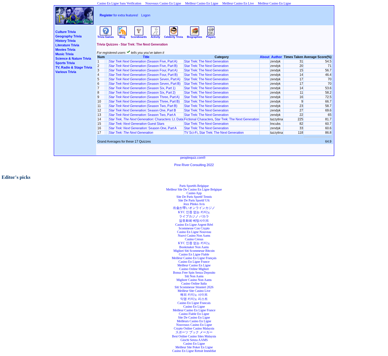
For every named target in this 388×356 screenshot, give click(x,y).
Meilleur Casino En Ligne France (194, 310)
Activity (155, 36)
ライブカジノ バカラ (194, 216)
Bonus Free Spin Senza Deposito (194, 272)
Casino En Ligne (194, 306)
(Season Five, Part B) (143, 66)
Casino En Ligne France (194, 261)
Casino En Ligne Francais (194, 303)
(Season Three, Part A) (144, 97)
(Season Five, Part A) (143, 61)
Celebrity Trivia (173, 36)
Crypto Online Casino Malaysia (194, 328)
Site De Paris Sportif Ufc (194, 200)
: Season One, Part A (143, 128)
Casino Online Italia (194, 283)
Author (276, 57)
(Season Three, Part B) (144, 101)
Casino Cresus (194, 239)
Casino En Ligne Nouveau (194, 232)
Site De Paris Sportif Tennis (194, 196)
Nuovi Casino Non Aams (194, 235)
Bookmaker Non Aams (194, 247)
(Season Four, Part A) (143, 70)
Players (210, 36)
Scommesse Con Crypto (194, 228)
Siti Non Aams (194, 276)
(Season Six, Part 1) (142, 88)
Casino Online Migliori (194, 269)
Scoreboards (139, 36)
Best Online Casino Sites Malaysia (194, 336)
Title (146, 57)
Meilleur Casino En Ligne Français (194, 258)
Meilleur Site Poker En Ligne (194, 347)
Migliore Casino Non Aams (194, 280)
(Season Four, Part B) (143, 74)
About (264, 57)
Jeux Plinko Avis (194, 204)
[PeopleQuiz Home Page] (74, 21)
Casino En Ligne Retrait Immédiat (194, 351)
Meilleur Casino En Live (238, 3)
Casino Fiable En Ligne (194, 314)
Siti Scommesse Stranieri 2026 (194, 287)
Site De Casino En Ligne (194, 317)
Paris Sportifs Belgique (194, 186)
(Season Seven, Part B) (144, 83)
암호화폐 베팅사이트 (194, 220)
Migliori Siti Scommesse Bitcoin (194, 250)
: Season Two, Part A (142, 115)
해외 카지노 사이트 (194, 294)
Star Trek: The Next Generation (206, 61)
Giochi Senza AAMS (194, 340)
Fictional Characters (198, 119)
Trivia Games (105, 36)
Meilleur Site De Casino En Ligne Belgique (194, 189)
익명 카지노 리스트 (194, 299)
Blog (122, 36)
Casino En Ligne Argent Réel (194, 224)
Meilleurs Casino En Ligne (194, 321)
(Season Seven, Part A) (144, 79)
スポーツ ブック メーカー (194, 332)
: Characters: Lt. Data (146, 119)
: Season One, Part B (142, 110)
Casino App (194, 193)
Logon (145, 15)
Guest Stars (136, 123)
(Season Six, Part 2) (142, 92)
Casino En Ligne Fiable (194, 254)
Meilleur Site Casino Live (194, 290)
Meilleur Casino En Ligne (201, 3)
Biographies (194, 36)
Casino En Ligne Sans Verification (119, 3)
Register (106, 15)
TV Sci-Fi (191, 132)
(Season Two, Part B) (143, 106)
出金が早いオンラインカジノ (194, 208)
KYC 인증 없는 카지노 (194, 212)
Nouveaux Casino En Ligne (163, 3)
